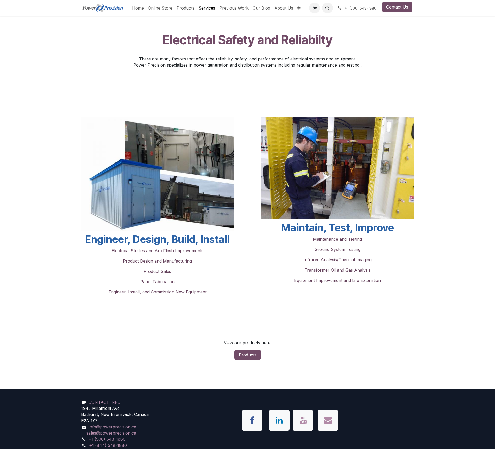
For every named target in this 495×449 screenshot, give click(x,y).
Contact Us (397, 7)
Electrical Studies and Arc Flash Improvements (157, 250)
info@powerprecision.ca (112, 426)
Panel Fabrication (157, 281)
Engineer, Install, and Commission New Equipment (158, 292)
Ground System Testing (337, 249)
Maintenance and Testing (337, 239)
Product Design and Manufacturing (157, 261)
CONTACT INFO (105, 402)
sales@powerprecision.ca (111, 433)
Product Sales (157, 271)
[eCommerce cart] (314, 8)
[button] (327, 8)
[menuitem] (138, 8)
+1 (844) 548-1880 (108, 445)
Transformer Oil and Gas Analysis (337, 270)
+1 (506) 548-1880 (107, 439)
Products (248, 354)
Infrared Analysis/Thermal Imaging (337, 259)
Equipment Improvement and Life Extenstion (337, 280)
